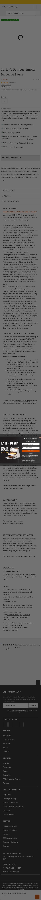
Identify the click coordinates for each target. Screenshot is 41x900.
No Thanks (31, 453)
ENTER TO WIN (30, 450)
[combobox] (23, 448)
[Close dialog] (40, 437)
